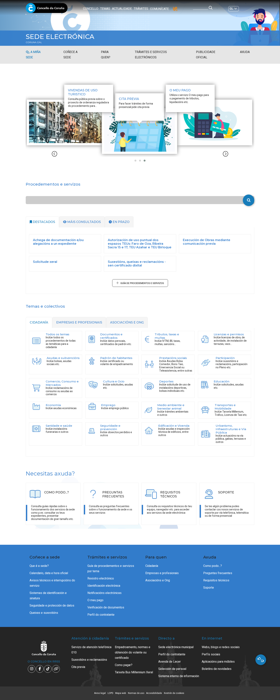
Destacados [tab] (43, 222)
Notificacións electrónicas (104, 593)
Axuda (245, 52)
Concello (90, 8)
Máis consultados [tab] (83, 222)
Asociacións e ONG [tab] (127, 322)
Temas (105, 8)
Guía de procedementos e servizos (142, 283)
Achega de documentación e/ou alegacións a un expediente (58, 241)
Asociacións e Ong (157, 580)
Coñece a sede (70, 55)
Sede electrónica (60, 37)
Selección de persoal (172, 669)
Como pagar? (123, 665)
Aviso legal (100, 693)
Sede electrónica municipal (176, 647)
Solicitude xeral (45, 262)
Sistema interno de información (178, 676)
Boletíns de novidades (216, 669)
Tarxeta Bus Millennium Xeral (134, 672)
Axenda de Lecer (169, 661)
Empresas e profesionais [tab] (79, 322)
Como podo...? (212, 566)
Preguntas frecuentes (217, 573)
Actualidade (122, 8)
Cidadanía (151, 566)
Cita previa (78, 667)
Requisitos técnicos (216, 580)
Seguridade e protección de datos (52, 605)
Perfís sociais (211, 654)
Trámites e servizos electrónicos (151, 55)
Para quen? (105, 55)
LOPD (110, 693)
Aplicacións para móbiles (218, 661)
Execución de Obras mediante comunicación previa (206, 241)
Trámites (141, 8)
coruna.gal (34, 42)
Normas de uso (136, 693)
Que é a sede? (39, 566)
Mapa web (120, 693)
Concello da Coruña (47, 9)
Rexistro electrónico (100, 578)
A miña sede (33, 55)
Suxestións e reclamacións (89, 659)
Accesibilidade (154, 693)
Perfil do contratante (100, 614)
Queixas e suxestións (44, 613)
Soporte (208, 587)
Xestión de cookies (174, 693)
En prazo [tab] (121, 222)
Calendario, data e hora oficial (49, 573)
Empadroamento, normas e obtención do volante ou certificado (132, 652)
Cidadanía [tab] (39, 322)
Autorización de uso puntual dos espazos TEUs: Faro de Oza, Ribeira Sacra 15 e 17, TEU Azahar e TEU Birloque (139, 243)
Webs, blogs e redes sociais (221, 647)
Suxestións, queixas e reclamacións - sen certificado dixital (137, 263)
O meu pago (95, 600)
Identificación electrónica (103, 585)
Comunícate (159, 9)
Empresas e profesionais (162, 573)
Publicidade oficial (205, 55)
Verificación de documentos (105, 607)
